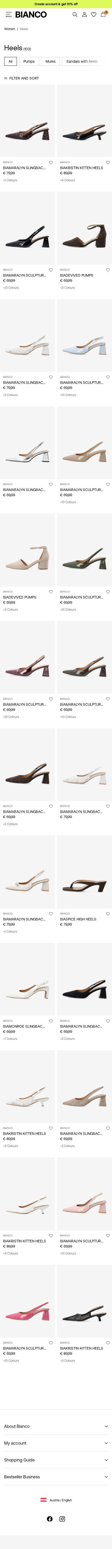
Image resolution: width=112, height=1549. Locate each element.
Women (9, 29)
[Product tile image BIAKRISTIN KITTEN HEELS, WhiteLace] (27, 1086)
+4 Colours (67, 180)
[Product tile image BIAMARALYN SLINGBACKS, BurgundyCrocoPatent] (27, 120)
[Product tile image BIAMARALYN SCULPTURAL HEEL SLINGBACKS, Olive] (84, 550)
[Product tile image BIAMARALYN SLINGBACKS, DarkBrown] (27, 764)
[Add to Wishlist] (51, 162)
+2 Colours (10, 395)
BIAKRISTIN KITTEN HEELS (81, 168)
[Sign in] (84, 14)
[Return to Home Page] (31, 14)
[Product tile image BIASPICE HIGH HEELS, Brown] (84, 871)
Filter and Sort (24, 78)
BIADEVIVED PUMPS (77, 275)
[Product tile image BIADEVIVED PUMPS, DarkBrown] (84, 228)
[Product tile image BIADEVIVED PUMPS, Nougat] (27, 550)
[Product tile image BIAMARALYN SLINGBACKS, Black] (84, 979)
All (11, 61)
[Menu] (9, 14)
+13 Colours (11, 288)
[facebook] (50, 1519)
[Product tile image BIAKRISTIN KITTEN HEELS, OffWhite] (27, 1193)
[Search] (75, 14)
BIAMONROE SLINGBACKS (25, 1026)
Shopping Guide (19, 1460)
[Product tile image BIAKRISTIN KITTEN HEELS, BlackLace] (84, 1301)
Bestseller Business (22, 1476)
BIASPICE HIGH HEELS (78, 919)
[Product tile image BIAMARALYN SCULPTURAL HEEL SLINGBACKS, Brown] (84, 657)
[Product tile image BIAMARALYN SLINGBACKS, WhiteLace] (27, 335)
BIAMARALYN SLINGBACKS (25, 168)
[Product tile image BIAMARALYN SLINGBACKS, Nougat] (84, 1086)
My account (15, 1443)
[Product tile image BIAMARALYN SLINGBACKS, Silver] (27, 442)
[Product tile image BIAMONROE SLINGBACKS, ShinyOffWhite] (27, 979)
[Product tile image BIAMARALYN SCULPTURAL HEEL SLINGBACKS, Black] (27, 228)
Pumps (29, 61)
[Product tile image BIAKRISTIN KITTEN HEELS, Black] (84, 120)
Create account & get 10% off (56, 4)
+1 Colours (10, 180)
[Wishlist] (93, 14)
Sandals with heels (82, 61)
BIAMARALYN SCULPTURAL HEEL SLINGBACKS (41, 275)
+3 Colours (67, 288)
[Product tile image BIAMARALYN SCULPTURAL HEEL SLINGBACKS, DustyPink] (84, 1193)
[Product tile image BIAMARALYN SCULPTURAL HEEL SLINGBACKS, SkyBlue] (84, 335)
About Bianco (16, 1426)
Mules (50, 61)
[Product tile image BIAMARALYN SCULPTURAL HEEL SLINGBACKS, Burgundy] (27, 657)
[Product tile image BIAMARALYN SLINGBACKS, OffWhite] (27, 871)
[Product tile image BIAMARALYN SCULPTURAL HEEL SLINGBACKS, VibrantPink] (27, 1301)
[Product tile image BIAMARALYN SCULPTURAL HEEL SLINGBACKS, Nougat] (84, 442)
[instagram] (62, 1519)
